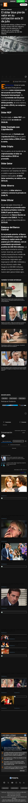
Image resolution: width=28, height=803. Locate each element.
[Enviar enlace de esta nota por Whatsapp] (10, 76)
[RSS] (20, 782)
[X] (8, 783)
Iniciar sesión (17, 430)
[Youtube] (12, 782)
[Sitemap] (24, 782)
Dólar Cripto (22, 398)
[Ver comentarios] (26, 10)
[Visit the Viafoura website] (23, 469)
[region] (14, 450)
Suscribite (21, 1)
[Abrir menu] (1, 5)
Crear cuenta (23, 430)
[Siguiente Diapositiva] (26, 413)
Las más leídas (9, 735)
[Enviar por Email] (14, 76)
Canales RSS (5, 788)
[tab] (6, 441)
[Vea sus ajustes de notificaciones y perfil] (26, 1)
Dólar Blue (4, 398)
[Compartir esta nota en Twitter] (6, 76)
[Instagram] (16, 783)
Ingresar (12, 1)
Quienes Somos (14, 788)
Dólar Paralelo (13, 398)
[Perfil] (14, 778)
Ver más (22, 770)
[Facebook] (4, 783)
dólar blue (10, 85)
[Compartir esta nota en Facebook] (2, 76)
